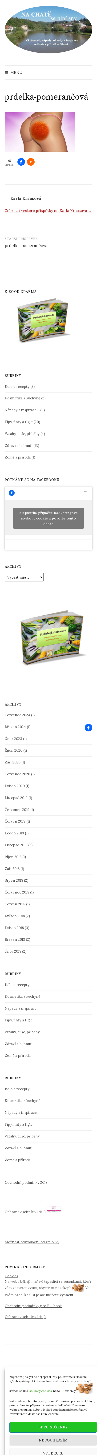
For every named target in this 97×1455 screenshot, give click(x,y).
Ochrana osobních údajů (25, 1212)
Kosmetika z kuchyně (22, 398)
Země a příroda (18, 457)
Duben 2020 (15, 786)
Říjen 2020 (13, 750)
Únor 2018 (13, 951)
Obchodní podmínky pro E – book (33, 1306)
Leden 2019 (14, 833)
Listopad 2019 (16, 797)
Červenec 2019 (17, 809)
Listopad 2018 (16, 845)
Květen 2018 (15, 916)
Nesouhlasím (53, 1430)
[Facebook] (88, 727)
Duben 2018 (14, 928)
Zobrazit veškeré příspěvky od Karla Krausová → (48, 210)
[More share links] (31, 162)
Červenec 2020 (17, 774)
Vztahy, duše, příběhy (22, 433)
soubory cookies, (41, 1381)
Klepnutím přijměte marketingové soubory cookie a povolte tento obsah (48, 518)
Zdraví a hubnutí (18, 445)
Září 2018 (12, 868)
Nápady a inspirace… (22, 410)
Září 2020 (12, 762)
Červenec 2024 (17, 715)
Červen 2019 (15, 821)
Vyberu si (53, 1443)
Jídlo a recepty (17, 386)
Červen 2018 (15, 904)
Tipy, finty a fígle (19, 422)
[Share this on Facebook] (21, 162)
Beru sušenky (53, 1417)
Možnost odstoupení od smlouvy (32, 1242)
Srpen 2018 (14, 880)
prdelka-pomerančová (26, 245)
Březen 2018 (15, 939)
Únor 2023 (13, 738)
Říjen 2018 (13, 857)
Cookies (11, 1276)
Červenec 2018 (17, 892)
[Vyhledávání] (88, 72)
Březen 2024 (15, 727)
